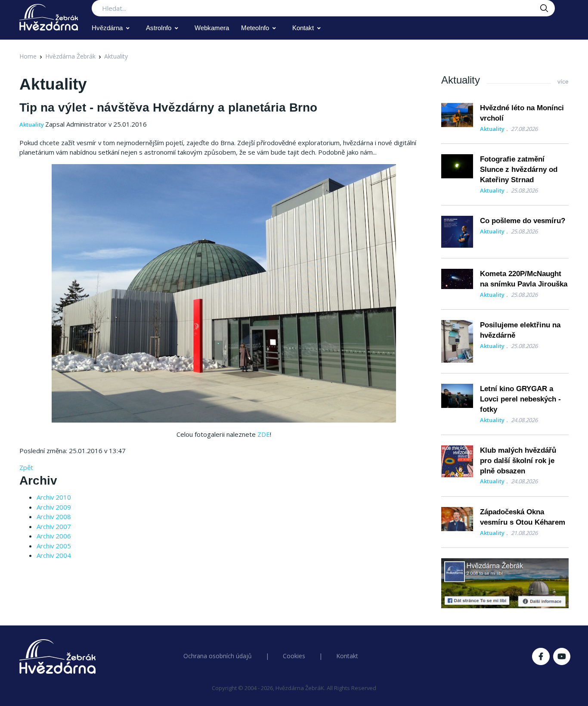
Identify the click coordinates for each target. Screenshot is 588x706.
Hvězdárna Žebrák (70, 56)
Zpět (26, 467)
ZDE (263, 434)
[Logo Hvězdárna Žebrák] (48, 17)
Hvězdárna (107, 27)
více (563, 81)
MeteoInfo (255, 27)
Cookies (294, 656)
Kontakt (303, 27)
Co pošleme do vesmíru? (522, 221)
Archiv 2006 (54, 536)
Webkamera (212, 27)
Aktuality (116, 56)
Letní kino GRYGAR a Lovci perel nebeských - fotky (520, 399)
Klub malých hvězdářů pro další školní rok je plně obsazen (518, 460)
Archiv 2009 (54, 507)
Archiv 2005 (54, 545)
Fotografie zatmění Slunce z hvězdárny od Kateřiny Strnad (518, 169)
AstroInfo (158, 27)
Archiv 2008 (54, 516)
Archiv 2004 (54, 555)
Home (28, 56)
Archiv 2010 (54, 497)
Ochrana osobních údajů (217, 656)
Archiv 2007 (54, 526)
